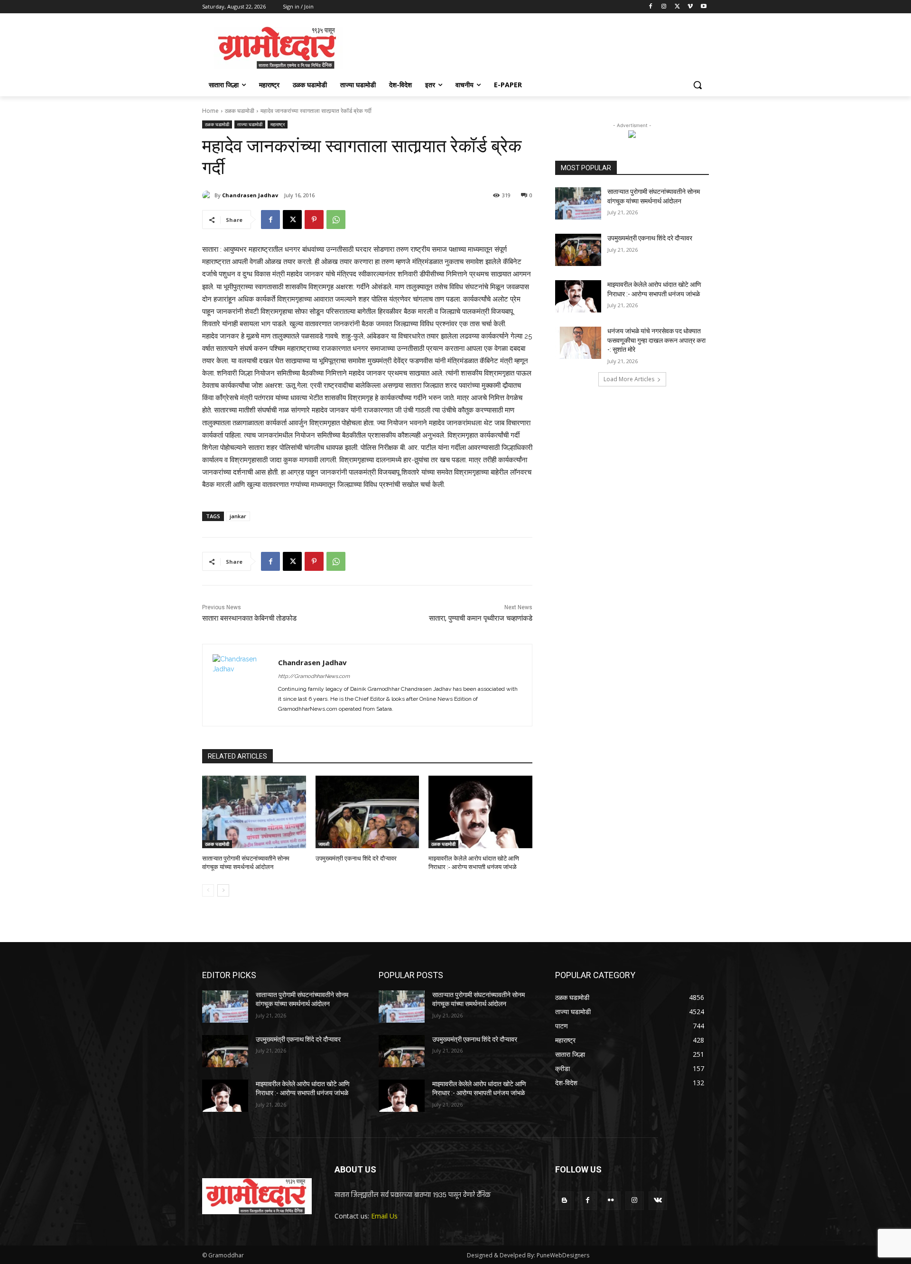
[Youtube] (703, 6)
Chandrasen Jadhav (250, 195)
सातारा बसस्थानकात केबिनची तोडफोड (249, 618)
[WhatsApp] (335, 219)
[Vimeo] (690, 6)
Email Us (384, 1215)
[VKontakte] (658, 1200)
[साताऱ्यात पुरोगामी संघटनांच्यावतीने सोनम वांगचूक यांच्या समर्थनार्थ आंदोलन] (254, 812)
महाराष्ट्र (277, 124)
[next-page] (223, 890)
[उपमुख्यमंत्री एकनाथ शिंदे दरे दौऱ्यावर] (367, 812)
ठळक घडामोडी (239, 111)
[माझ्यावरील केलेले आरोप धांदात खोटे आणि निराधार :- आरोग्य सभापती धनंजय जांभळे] (480, 812)
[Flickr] (611, 1200)
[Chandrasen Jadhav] (208, 195)
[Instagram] (664, 6)
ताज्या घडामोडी (249, 124)
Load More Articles (629, 379)
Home (210, 111)
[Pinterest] (314, 219)
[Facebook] (650, 6)
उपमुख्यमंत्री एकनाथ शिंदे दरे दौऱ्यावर (356, 858)
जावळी (323, 844)
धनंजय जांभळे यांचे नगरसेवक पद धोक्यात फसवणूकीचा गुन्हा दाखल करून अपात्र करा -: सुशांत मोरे (656, 340)
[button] (697, 84)
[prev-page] (208, 890)
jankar (238, 516)
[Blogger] (564, 1200)
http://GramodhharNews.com (314, 676)
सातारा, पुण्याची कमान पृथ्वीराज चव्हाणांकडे (480, 618)
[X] (677, 6)
